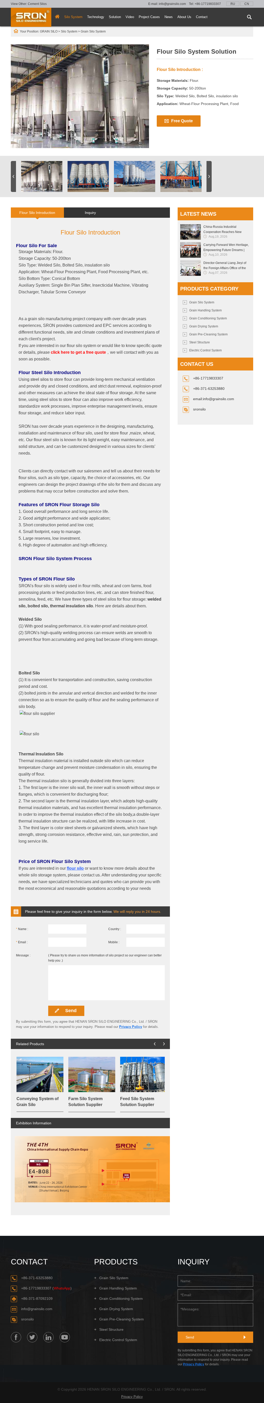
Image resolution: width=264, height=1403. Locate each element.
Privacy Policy (130, 1027)
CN (246, 4)
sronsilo (199, 409)
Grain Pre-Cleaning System (208, 334)
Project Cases (149, 17)
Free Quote (182, 121)
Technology (95, 17)
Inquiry (90, 213)
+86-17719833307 (208, 4)
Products (116, 1261)
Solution (115, 17)
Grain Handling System (205, 310)
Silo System (73, 17)
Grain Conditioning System (208, 318)
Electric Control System (205, 350)
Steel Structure (199, 342)
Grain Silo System (201, 302)
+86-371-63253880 (37, 1278)
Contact (202, 17)
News (168, 17)
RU (232, 4)
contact (29, 1261)
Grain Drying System (203, 326)
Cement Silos (37, 4)
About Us (184, 17)
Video (130, 17)
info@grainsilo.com (172, 4)
